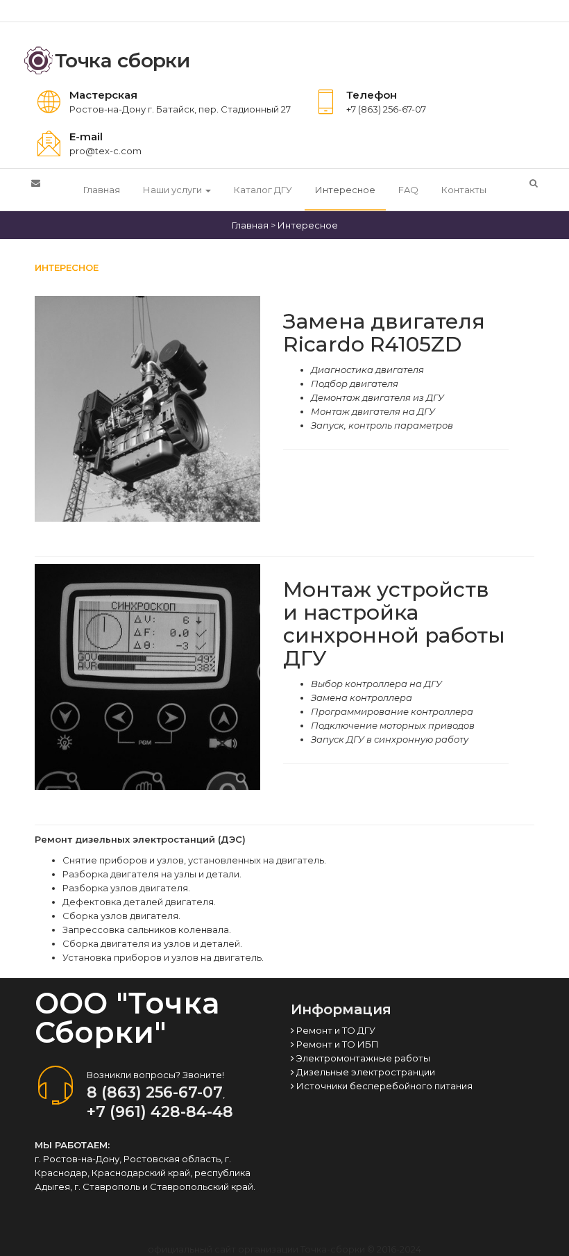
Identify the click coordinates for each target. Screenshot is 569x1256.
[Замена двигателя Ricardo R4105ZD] (147, 407)
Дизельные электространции (364, 1071)
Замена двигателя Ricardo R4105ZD (384, 332)
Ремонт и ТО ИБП (336, 1044)
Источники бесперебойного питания (383, 1085)
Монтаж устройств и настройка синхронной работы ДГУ (394, 624)
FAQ (408, 189)
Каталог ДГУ (263, 189)
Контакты (463, 189)
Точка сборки (122, 60)
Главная (101, 189)
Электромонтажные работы (362, 1058)
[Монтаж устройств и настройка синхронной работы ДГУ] (147, 675)
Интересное (345, 189)
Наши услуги (173, 189)
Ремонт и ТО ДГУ (334, 1030)
